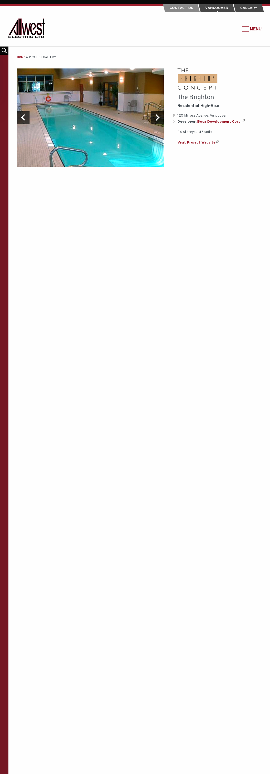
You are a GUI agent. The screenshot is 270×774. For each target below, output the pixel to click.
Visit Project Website (196, 142)
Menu (255, 29)
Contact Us (181, 8)
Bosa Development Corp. (219, 121)
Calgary (248, 8)
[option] (90, 117)
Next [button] (157, 117)
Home (21, 57)
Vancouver (216, 8)
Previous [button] (23, 117)
